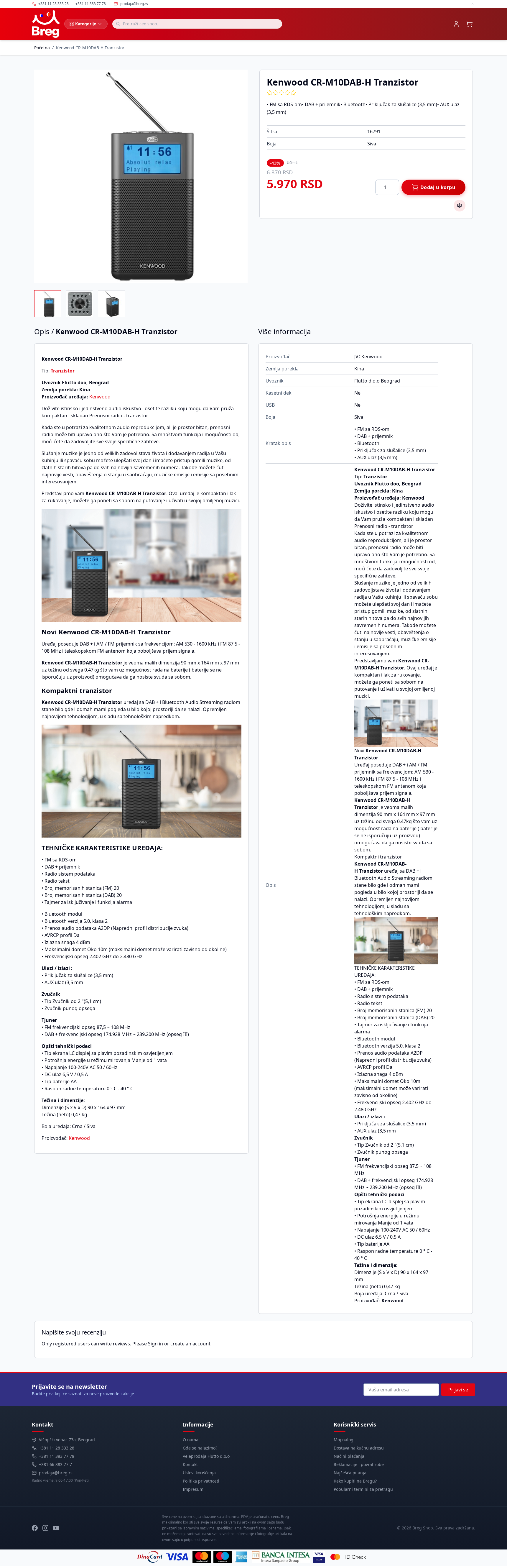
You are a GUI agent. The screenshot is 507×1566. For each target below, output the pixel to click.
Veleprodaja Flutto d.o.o (206, 1456)
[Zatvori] (472, 3)
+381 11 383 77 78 (56, 1456)
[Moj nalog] (456, 24)
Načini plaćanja (349, 1456)
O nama (190, 1439)
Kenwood (100, 396)
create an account (190, 1343)
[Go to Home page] (46, 24)
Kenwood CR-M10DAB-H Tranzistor (90, 47)
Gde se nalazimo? (200, 1448)
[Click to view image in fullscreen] (141, 176)
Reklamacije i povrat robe (359, 1464)
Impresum (193, 1489)
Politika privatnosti (201, 1481)
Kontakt (190, 1464)
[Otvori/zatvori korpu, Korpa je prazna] (469, 24)
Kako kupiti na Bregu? (355, 1481)
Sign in (155, 1343)
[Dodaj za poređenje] (459, 205)
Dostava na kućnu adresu (359, 1448)
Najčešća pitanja (350, 1472)
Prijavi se (458, 1389)
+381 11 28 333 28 (56, 1448)
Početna (42, 47)
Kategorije (85, 24)
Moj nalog (343, 1439)
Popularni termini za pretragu (363, 1489)
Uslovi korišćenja (199, 1472)
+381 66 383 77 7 (55, 1464)
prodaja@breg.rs (134, 3)
